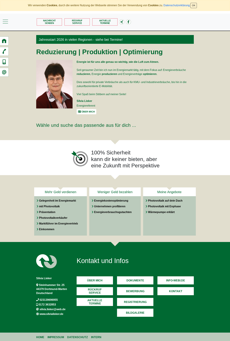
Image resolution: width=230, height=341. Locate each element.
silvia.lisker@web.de (52, 309)
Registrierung (135, 302)
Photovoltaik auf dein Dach (165, 200)
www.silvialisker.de (51, 314)
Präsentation (47, 212)
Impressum (55, 337)
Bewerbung (135, 291)
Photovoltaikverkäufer (53, 217)
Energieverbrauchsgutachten (113, 212)
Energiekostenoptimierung (111, 200)
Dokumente (135, 280)
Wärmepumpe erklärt (161, 212)
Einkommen (46, 229)
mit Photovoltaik (49, 206)
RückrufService (77, 21)
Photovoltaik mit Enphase (164, 206)
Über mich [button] (88, 111)
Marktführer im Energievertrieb (58, 223)
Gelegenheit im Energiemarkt (57, 200)
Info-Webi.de (175, 280)
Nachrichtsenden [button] (49, 21)
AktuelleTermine (105, 21)
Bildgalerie (135, 312)
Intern (96, 337)
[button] (4, 41)
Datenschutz (77, 337)
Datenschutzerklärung (176, 5)
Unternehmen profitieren (109, 206)
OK (193, 5)
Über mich (95, 280)
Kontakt (175, 291)
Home (40, 337)
